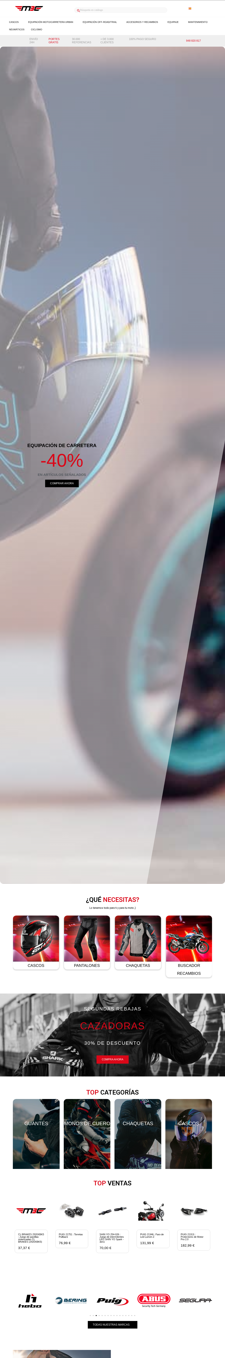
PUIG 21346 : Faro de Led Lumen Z (111, 1235)
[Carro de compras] (206, 8)
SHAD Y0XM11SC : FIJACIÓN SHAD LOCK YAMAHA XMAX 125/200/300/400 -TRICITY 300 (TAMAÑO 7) (193, 1240)
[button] (62, 483)
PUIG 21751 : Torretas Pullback (30, 1235)
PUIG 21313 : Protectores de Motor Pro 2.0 (151, 1237)
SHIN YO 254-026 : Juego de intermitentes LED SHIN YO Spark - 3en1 (71, 1238)
